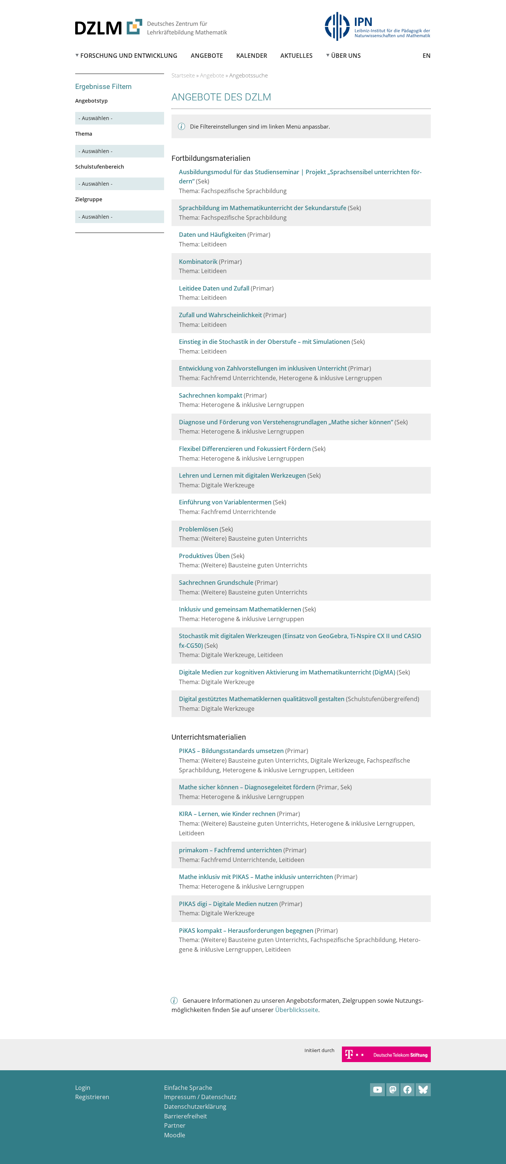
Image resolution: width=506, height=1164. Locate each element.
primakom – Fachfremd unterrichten (230, 850)
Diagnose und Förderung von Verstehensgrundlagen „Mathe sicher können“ (286, 422)
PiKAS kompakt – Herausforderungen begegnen (246, 930)
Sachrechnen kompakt (210, 395)
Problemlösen (198, 529)
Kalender (251, 56)
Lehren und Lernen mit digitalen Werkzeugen (242, 475)
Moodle (174, 1135)
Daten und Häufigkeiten (212, 235)
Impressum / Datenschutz (200, 1097)
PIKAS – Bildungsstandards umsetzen (231, 751)
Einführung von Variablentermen (225, 502)
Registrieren (92, 1097)
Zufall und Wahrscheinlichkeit (220, 315)
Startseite (183, 75)
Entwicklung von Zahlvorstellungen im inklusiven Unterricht (263, 368)
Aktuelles (296, 56)
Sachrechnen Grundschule (216, 582)
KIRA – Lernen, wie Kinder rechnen (227, 814)
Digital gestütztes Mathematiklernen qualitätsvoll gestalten (261, 699)
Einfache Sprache (188, 1088)
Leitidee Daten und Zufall (214, 288)
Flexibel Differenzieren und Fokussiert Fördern (245, 449)
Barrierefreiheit (185, 1116)
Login (82, 1088)
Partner (175, 1125)
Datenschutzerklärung (195, 1106)
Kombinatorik (198, 262)
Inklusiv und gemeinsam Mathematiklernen (240, 609)
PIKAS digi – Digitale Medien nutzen (228, 904)
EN (427, 56)
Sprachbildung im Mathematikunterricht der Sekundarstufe (262, 208)
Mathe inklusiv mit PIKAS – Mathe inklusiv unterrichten (256, 877)
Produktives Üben (204, 556)
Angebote (207, 56)
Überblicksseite (296, 1010)
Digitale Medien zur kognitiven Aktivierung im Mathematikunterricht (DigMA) (287, 672)
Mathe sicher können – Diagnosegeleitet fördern (247, 787)
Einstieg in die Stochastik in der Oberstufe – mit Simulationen (264, 342)
